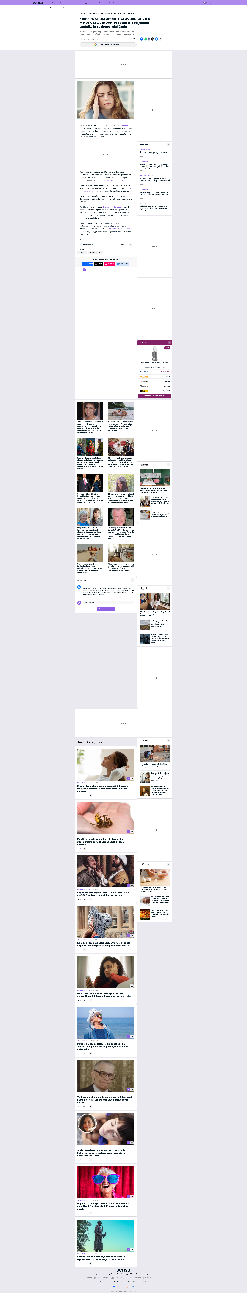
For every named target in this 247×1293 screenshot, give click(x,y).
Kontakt (116, 1282)
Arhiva (154, 1282)
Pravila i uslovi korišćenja (105, 1282)
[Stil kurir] (117, 1278)
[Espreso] (105, 1278)
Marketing (148, 1282)
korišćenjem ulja (113, 207)
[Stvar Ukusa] (156, 1278)
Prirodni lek (93, 252)
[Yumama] (147, 1278)
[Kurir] (89, 1278)
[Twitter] (119, 1286)
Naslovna (82, 13)
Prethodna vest (88, 245)
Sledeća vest (123, 245)
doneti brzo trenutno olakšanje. (113, 180)
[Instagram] (123, 1286)
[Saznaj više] (168, 464)
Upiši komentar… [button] (89, 603)
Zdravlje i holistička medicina (107, 13)
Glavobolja (82, 252)
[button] (135, 39)
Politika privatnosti (138, 1282)
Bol (100, 252)
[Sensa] (37, 3)
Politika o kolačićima (126, 1282)
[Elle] (112, 1278)
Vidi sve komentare (105, 609)
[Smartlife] (138, 1278)
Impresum (93, 1282)
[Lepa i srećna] (130, 1278)
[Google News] (133, 1286)
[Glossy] (123, 1278)
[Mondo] (97, 1278)
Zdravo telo (91, 13)
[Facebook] (114, 1286)
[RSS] (128, 1286)
